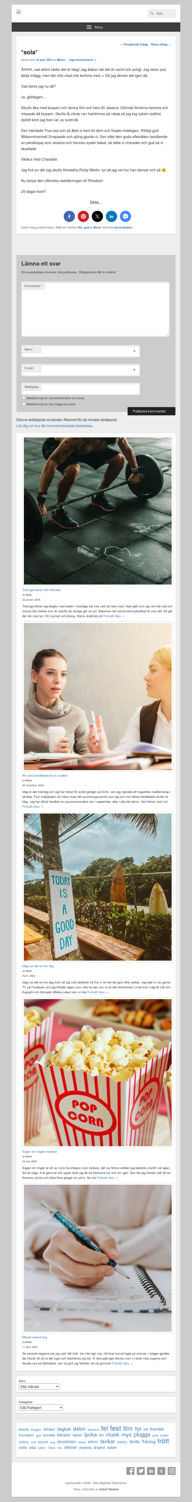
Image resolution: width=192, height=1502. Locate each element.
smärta (24, 1442)
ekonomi (93, 1429)
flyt (138, 1428)
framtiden (26, 1435)
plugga (142, 1434)
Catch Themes (109, 1489)
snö (33, 1442)
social (43, 1441)
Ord (58, 227)
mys (127, 1434)
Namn (29, 349)
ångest (99, 1447)
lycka (90, 1434)
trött (163, 1440)
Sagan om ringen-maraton (39, 1151)
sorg (52, 1442)
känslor (64, 1434)
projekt (164, 1435)
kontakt (49, 1435)
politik (155, 1435)
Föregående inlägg (134, 44)
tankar (107, 1441)
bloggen (36, 1429)
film (80, 227)
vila (59, 1448)
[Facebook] (130, 1471)
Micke (61, 60)
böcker (49, 1429)
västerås (85, 1447)
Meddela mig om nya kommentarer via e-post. (56, 398)
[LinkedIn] (151, 1471)
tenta (134, 1441)
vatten (42, 1448)
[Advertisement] (96, 246)
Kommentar (33, 286)
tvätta (23, 1447)
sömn (93, 1441)
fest (115, 1427)
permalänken (123, 227)
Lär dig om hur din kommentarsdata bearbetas (54, 425)
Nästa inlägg (161, 44)
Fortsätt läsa (114, 616)
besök (24, 1429)
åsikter (112, 1447)
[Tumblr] (161, 1471)
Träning (148, 1441)
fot (146, 1429)
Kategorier (26, 1402)
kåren (77, 1435)
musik (112, 1434)
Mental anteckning (34, 1337)
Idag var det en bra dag (38, 966)
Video (51, 1448)
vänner (70, 1447)
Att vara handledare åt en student (44, 775)
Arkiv (22, 1381)
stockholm (66, 1441)
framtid (157, 1428)
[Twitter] (141, 1471)
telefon (122, 1442)
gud (86, 227)
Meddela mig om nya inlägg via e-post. (51, 404)
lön (101, 1435)
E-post (29, 368)
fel (104, 1428)
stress (82, 1442)
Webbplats (32, 386)
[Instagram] (172, 1471)
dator (79, 1428)
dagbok (64, 1428)
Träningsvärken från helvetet (41, 590)
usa (32, 1447)
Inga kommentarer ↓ (83, 60)
